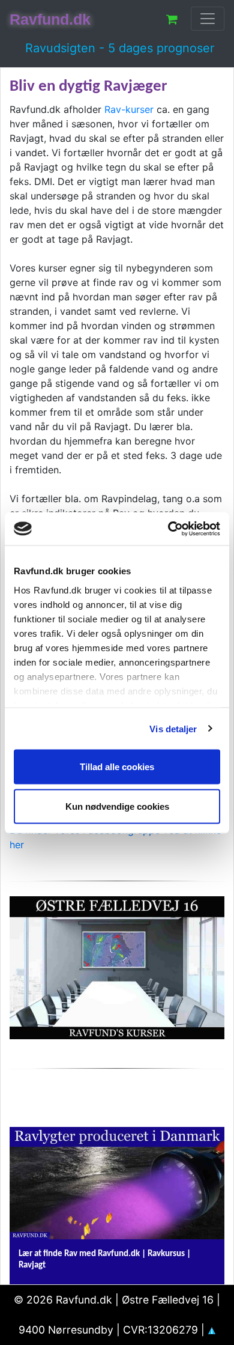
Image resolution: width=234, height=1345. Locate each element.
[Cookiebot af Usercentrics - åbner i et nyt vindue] (168, 528)
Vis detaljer (173, 728)
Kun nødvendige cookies (117, 806)
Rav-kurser (129, 109)
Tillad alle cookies (117, 767)
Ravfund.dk (50, 19)
